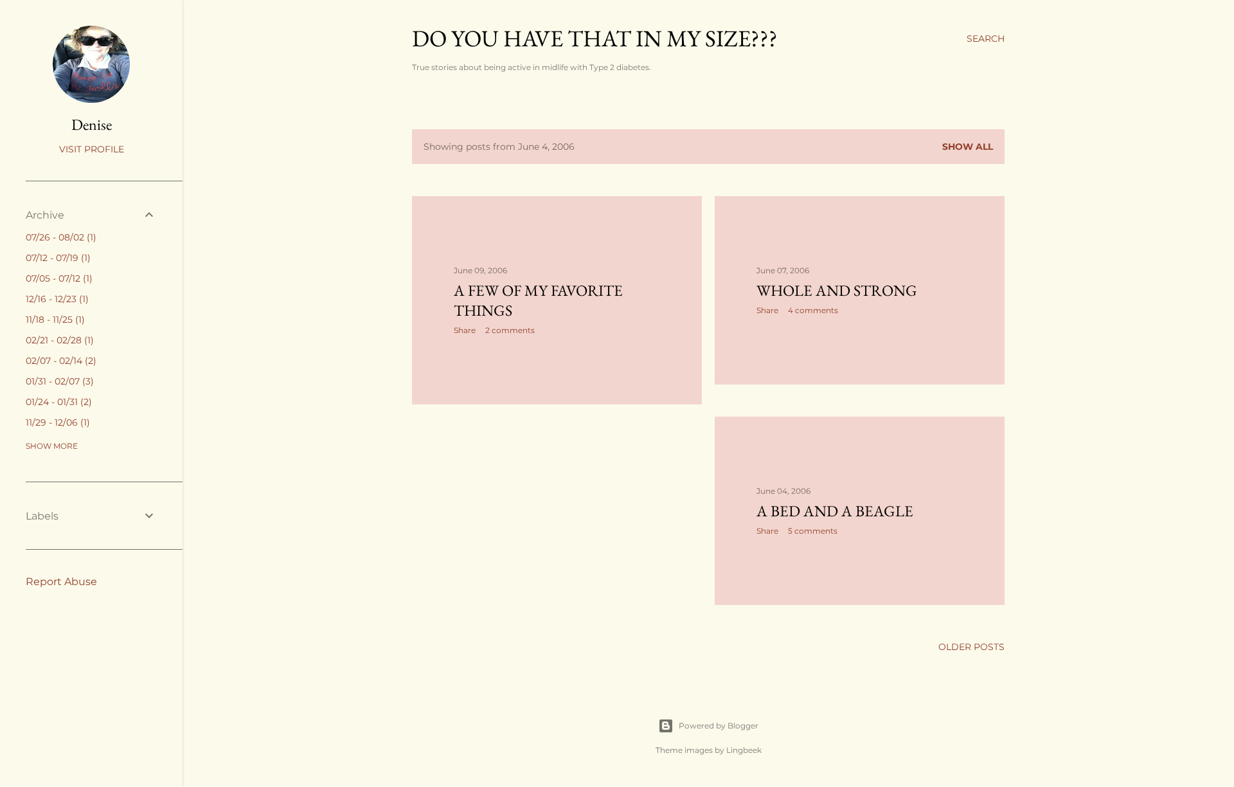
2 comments (510, 330)
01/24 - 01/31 (57, 402)
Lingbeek (744, 750)
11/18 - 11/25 (54, 319)
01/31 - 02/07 (58, 381)
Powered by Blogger (718, 725)
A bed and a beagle (834, 511)
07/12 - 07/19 (56, 258)
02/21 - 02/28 (58, 340)
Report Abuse (61, 581)
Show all (967, 146)
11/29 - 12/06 (56, 422)
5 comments (812, 531)
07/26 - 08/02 (59, 237)
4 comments (813, 310)
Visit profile (91, 149)
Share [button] (465, 330)
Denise (91, 124)
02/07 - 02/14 (59, 360)
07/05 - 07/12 (57, 278)
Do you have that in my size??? (595, 38)
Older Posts (971, 647)
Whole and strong (836, 290)
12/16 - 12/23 (55, 299)
